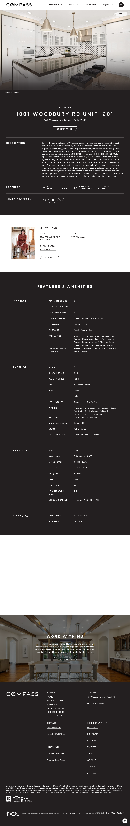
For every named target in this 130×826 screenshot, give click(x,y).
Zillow (91, 766)
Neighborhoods (55, 712)
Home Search (73, 5)
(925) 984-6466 (107, 5)
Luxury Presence (70, 813)
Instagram (92, 734)
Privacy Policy (115, 813)
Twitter (91, 747)
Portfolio (52, 704)
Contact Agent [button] (64, 129)
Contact (49, 257)
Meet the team (55, 700)
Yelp (89, 753)
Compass (91, 773)
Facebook (92, 727)
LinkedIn (91, 740)
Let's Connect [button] (90, 5)
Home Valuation (55, 708)
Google (91, 760)
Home (50, 697)
